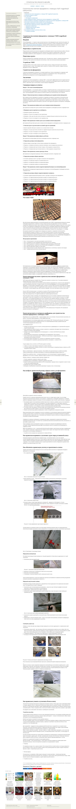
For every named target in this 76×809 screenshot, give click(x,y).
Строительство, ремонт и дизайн (38, 2)
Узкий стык (52, 764)
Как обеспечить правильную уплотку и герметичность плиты (37, 24)
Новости (38, 6)
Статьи (42, 6)
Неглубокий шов (43, 764)
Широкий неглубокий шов (31, 26)
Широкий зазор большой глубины (33, 27)
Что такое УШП (28, 16)
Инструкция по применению (30, 764)
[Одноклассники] (47, 768)
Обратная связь (49, 805)
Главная (32, 6)
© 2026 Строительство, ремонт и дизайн (11, 805)
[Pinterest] (37, 768)
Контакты (28, 805)
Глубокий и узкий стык (30, 28)
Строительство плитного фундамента (34, 44)
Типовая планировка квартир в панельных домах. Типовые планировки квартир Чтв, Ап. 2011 (13, 41)
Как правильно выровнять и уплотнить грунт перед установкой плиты (39, 23)
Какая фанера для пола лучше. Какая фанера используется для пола (12, 22)
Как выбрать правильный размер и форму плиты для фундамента (38, 22)
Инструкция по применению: (32, 18)
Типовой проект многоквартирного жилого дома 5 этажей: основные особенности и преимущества (13, 30)
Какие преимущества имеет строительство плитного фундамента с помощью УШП (42, 19)
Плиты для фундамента (37, 764)
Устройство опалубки (30, 31)
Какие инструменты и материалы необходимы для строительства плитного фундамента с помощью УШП (46, 20)
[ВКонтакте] (28, 768)
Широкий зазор (48, 764)
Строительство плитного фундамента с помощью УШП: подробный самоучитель (41, 14)
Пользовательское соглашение (34, 805)
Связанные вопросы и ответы (31, 15)
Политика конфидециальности (31, 806)
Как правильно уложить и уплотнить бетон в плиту (35, 30)
